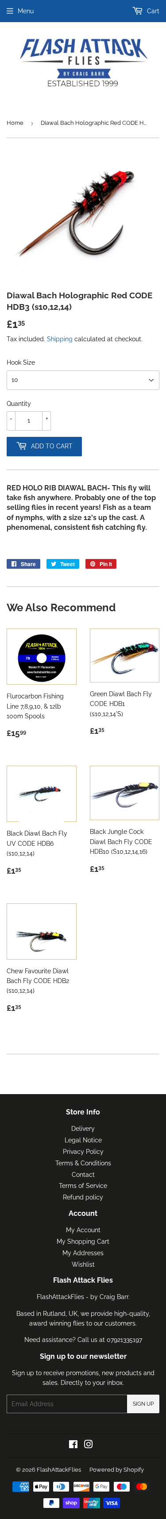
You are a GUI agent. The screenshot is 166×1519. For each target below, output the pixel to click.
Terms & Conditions (83, 1163)
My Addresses (83, 1253)
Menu (26, 11)
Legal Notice (83, 1140)
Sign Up (143, 1404)
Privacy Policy (83, 1151)
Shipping (60, 339)
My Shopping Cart (83, 1241)
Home (15, 123)
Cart (152, 11)
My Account (83, 1230)
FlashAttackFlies (59, 1469)
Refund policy (83, 1197)
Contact (83, 1174)
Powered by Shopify (116, 1469)
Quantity (19, 403)
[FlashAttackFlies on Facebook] (73, 1445)
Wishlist (83, 1264)
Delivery (83, 1128)
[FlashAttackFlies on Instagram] (88, 1445)
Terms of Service (83, 1185)
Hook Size (21, 362)
